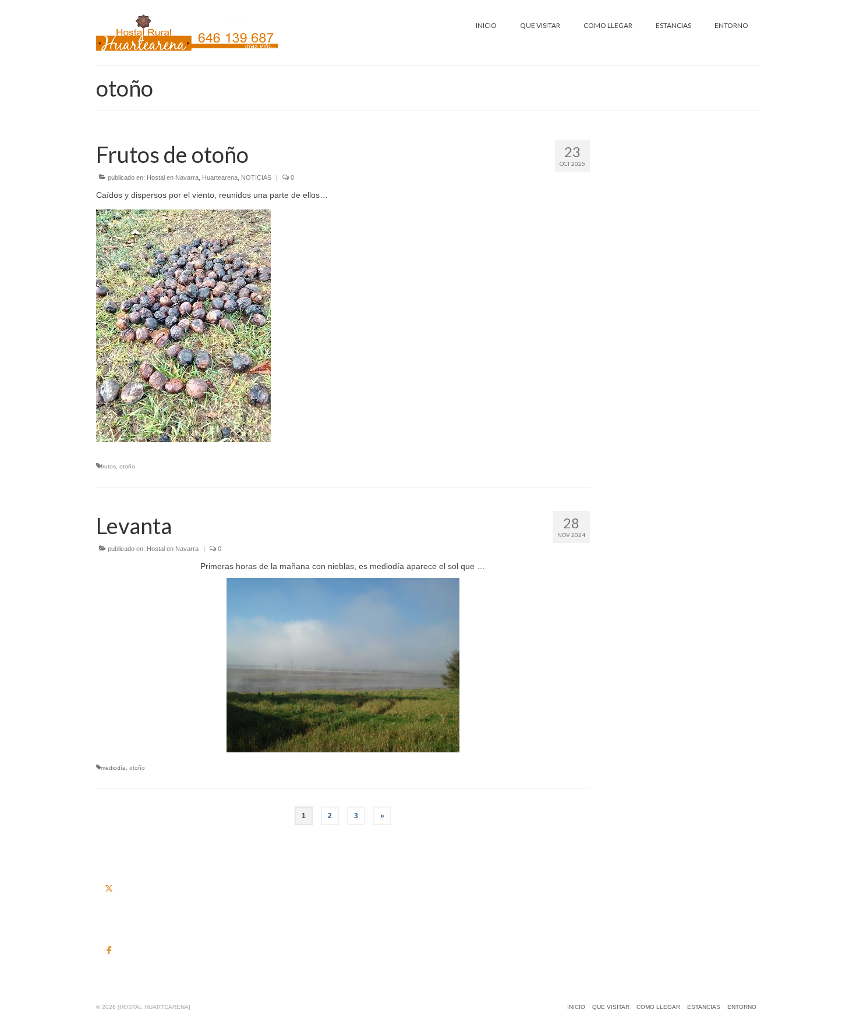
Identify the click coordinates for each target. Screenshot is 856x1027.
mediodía (113, 768)
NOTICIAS (256, 177)
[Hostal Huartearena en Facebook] (109, 950)
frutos (108, 466)
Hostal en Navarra (173, 177)
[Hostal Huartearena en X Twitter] (109, 888)
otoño (127, 466)
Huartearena (220, 177)
